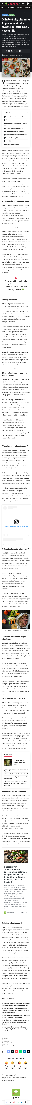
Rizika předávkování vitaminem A (14, 131)
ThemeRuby (10, 1045)
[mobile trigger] (3, 3)
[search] (20, 3)
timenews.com (23, 1042)
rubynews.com (14, 1042)
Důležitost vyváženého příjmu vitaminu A (16, 134)
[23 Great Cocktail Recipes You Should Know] (8, 762)
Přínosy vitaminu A (10, 120)
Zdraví (12, 15)
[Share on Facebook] (6, 51)
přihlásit (11, 1080)
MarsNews (17, 1045)
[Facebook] (13, 1098)
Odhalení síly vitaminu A (12, 144)
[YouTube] (16, 1098)
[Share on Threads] (20, 51)
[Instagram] (18, 1098)
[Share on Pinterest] (11, 51)
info (7, 55)
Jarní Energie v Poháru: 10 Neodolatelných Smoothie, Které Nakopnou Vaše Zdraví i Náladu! (15, 1022)
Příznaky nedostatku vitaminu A (14, 128)
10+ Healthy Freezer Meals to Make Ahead (16, 774)
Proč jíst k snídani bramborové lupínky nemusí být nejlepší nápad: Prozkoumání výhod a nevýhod (15, 1029)
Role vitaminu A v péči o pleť (13, 138)
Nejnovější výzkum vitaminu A (13, 141)
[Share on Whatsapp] (14, 51)
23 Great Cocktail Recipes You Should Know (19, 762)
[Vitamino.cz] (12, 3)
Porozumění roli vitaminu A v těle (14, 117)
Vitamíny (5, 15)
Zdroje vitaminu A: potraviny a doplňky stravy (15, 124)
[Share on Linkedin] (17, 51)
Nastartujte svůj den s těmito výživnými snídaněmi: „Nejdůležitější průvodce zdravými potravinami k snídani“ (15, 1010)
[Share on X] (9, 51)
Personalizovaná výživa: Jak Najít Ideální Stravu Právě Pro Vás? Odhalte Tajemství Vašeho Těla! (15, 783)
